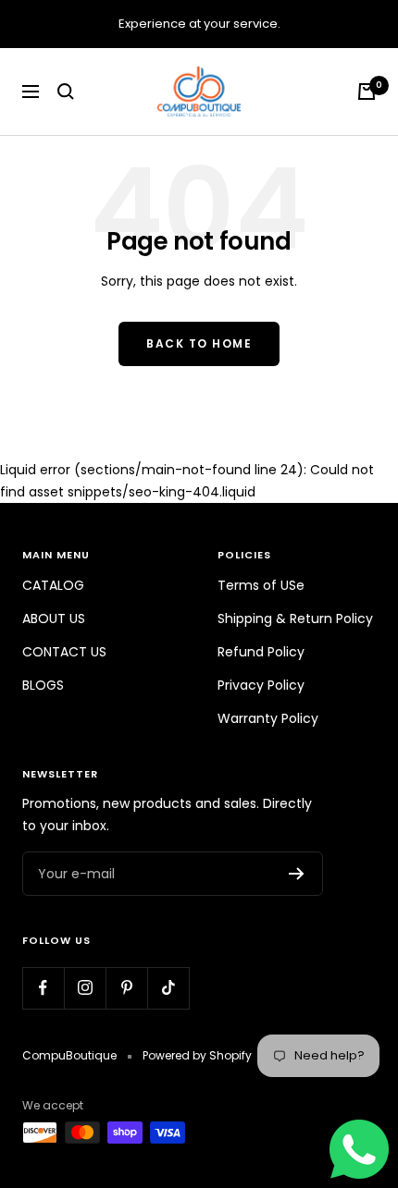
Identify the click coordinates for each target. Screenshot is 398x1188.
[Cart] (366, 91)
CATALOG (53, 585)
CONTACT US (64, 652)
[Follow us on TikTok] (168, 988)
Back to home (199, 343)
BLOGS (43, 685)
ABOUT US (53, 618)
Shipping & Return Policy (295, 618)
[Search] (65, 91)
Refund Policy (261, 652)
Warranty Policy (268, 718)
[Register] (297, 873)
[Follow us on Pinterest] (126, 988)
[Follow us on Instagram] (85, 988)
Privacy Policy (261, 685)
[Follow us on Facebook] (43, 988)
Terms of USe (261, 585)
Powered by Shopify (197, 1055)
